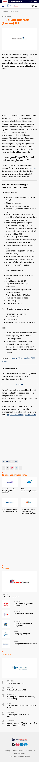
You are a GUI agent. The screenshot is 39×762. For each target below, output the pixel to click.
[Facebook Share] (3, 468)
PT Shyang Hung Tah (22, 634)
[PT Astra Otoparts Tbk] (19, 581)
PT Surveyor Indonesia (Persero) (29, 490)
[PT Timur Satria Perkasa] (6, 614)
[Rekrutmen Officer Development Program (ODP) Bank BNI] (29, 502)
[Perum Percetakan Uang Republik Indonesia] (10, 482)
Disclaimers (30, 751)
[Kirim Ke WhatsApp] (20, 468)
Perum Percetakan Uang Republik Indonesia (9, 491)
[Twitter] (13, 745)
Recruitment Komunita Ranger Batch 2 (23, 625)
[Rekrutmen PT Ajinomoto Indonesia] (6, 604)
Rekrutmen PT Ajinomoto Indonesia (23, 605)
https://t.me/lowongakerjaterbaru (21, 415)
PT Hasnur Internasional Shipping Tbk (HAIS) (21, 706)
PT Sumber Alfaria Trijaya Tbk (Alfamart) (18, 715)
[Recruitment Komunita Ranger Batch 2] (6, 624)
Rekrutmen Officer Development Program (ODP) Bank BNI (29, 511)
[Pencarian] (36, 6)
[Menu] (3, 6)
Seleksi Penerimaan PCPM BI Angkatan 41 (10, 510)
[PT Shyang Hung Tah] (6, 634)
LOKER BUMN (6, 16)
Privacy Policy (18, 751)
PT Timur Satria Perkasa (9, 2)
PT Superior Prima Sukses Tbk (25, 644)
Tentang (6, 751)
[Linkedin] (22, 745)
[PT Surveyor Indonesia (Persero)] (29, 482)
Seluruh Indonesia (10, 462)
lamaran (32, 168)
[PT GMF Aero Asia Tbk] (19, 668)
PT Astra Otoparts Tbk (10, 597)
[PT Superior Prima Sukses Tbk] (6, 644)
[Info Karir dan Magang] (12, 6)
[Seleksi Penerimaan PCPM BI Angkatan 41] (10, 502)
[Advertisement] (19, 92)
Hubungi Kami (19, 753)
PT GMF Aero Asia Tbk (15, 683)
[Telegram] (26, 744)
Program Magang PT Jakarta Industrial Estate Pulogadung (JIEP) (21, 724)
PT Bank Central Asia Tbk (16, 690)
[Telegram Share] (16, 468)
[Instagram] (18, 745)
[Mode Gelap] (32, 6)
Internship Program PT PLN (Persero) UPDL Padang (20, 698)
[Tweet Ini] (7, 468)
